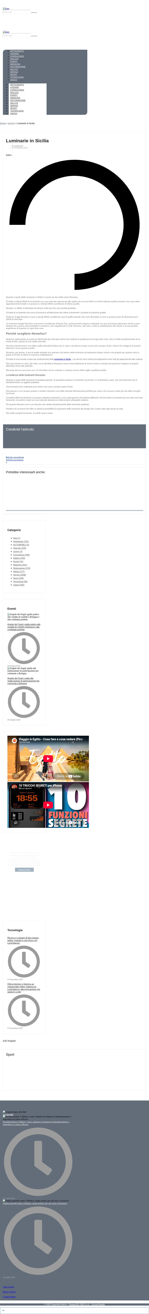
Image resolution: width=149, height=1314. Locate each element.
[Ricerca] (34, 12)
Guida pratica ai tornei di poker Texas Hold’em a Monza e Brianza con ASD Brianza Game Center (63, 1059)
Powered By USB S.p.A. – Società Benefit (87, 1304)
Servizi (11, 123)
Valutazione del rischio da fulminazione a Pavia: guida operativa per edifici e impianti (56, 476)
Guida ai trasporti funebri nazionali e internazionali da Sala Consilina (47, 488)
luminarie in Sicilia (62, 359)
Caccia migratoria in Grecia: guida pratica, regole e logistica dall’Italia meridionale (54, 1070)
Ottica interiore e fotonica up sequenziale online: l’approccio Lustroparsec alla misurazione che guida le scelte (23, 988)
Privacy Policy (9, 1292)
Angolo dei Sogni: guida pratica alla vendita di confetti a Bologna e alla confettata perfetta (23, 627)
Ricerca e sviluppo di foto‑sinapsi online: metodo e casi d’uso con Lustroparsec (23, 940)
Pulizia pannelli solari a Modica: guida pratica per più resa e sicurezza (35, 1203)
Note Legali (8, 1287)
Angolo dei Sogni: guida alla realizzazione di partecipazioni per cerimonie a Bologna (23, 681)
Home (3, 123)
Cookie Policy (9, 1297)
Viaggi (13, 113)
